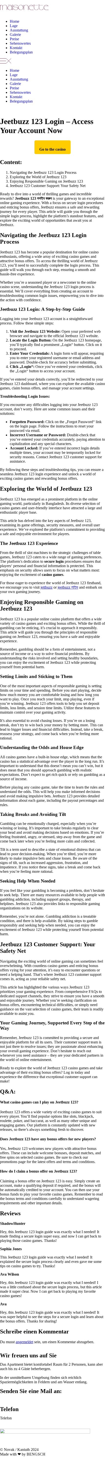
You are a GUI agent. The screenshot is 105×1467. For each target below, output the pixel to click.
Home (14, 21)
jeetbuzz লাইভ (68, 587)
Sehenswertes (20, 43)
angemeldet (24, 1342)
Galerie (15, 34)
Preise (14, 39)
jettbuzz (46, 587)
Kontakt (16, 48)
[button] (52, 61)
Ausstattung (19, 30)
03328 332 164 (24, 1418)
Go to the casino (52, 149)
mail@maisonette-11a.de (19, 1400)
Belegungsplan (21, 52)
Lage (14, 26)
